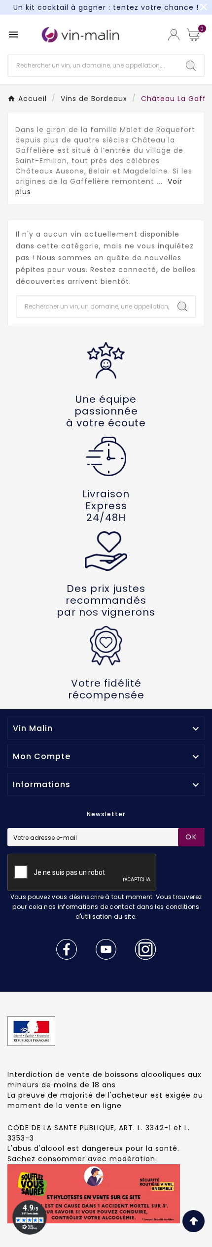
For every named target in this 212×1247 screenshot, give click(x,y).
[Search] (191, 65)
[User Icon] (173, 34)
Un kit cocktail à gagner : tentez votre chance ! (106, 7)
